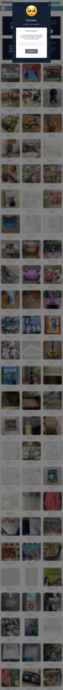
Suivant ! (31, 51)
